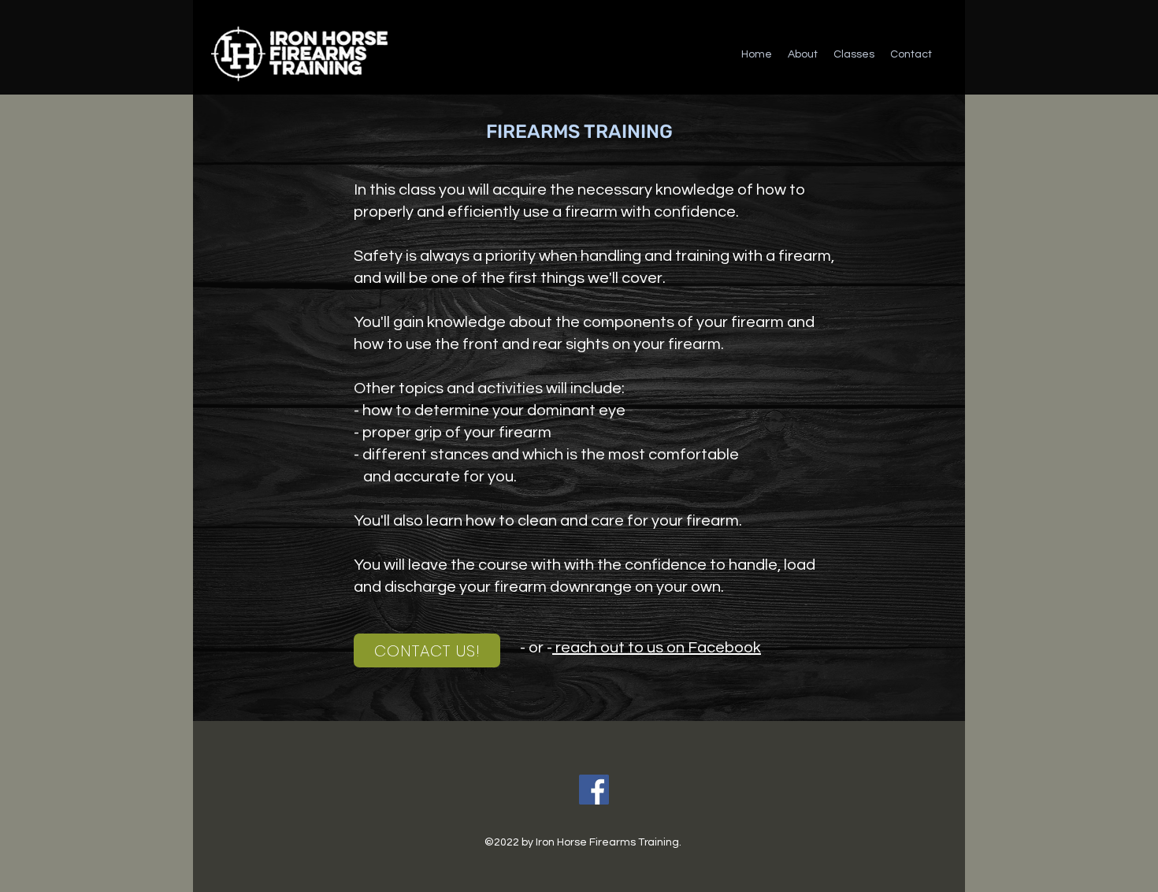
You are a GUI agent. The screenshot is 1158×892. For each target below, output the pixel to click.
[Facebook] (594, 790)
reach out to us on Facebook (656, 648)
